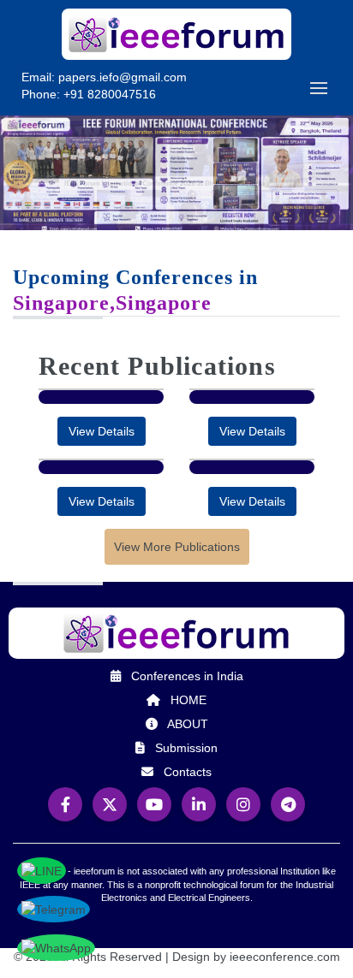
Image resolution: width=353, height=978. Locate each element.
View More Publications (177, 547)
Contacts (188, 772)
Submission (186, 748)
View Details (102, 431)
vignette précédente (17, 196)
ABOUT (187, 724)
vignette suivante (336, 196)
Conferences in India (187, 676)
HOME (188, 700)
